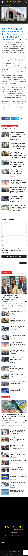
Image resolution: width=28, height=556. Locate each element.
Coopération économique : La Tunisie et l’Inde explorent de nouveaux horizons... (11, 297)
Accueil (2, 5)
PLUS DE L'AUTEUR (9, 128)
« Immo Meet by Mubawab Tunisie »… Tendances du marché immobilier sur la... (18, 439)
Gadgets (14, 551)
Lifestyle (19, 551)
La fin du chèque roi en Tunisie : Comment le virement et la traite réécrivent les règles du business (16, 173)
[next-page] (5, 214)
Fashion (9, 551)
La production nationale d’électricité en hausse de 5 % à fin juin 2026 (18, 182)
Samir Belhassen (6, 39)
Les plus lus (5, 397)
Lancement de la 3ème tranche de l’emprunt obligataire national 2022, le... (18, 484)
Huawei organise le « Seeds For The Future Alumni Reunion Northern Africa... (17, 432)
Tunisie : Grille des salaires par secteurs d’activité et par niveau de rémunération (13, 416)
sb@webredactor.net (18, 535)
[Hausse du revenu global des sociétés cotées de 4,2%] (5, 390)
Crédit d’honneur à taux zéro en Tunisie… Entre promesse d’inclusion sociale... (18, 368)
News (5, 551)
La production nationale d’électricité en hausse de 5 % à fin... (17, 344)
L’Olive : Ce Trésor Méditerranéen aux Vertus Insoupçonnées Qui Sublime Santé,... (18, 320)
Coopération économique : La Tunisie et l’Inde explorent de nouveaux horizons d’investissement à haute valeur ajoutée (18, 136)
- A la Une (8, 5)
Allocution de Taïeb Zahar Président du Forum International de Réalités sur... (17, 447)
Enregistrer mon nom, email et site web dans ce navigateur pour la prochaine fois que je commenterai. (13, 250)
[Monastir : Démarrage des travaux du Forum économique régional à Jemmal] (5, 454)
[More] (21, 118)
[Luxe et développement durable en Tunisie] (5, 462)
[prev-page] (2, 214)
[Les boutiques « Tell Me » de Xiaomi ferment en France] (5, 492)
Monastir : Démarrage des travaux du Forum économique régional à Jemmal (17, 454)
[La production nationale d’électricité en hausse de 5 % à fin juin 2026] (5, 182)
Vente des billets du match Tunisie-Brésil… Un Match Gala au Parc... (18, 476)
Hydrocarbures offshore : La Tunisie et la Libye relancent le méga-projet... (17, 352)
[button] (2, 2)
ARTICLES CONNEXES (9, 126)
